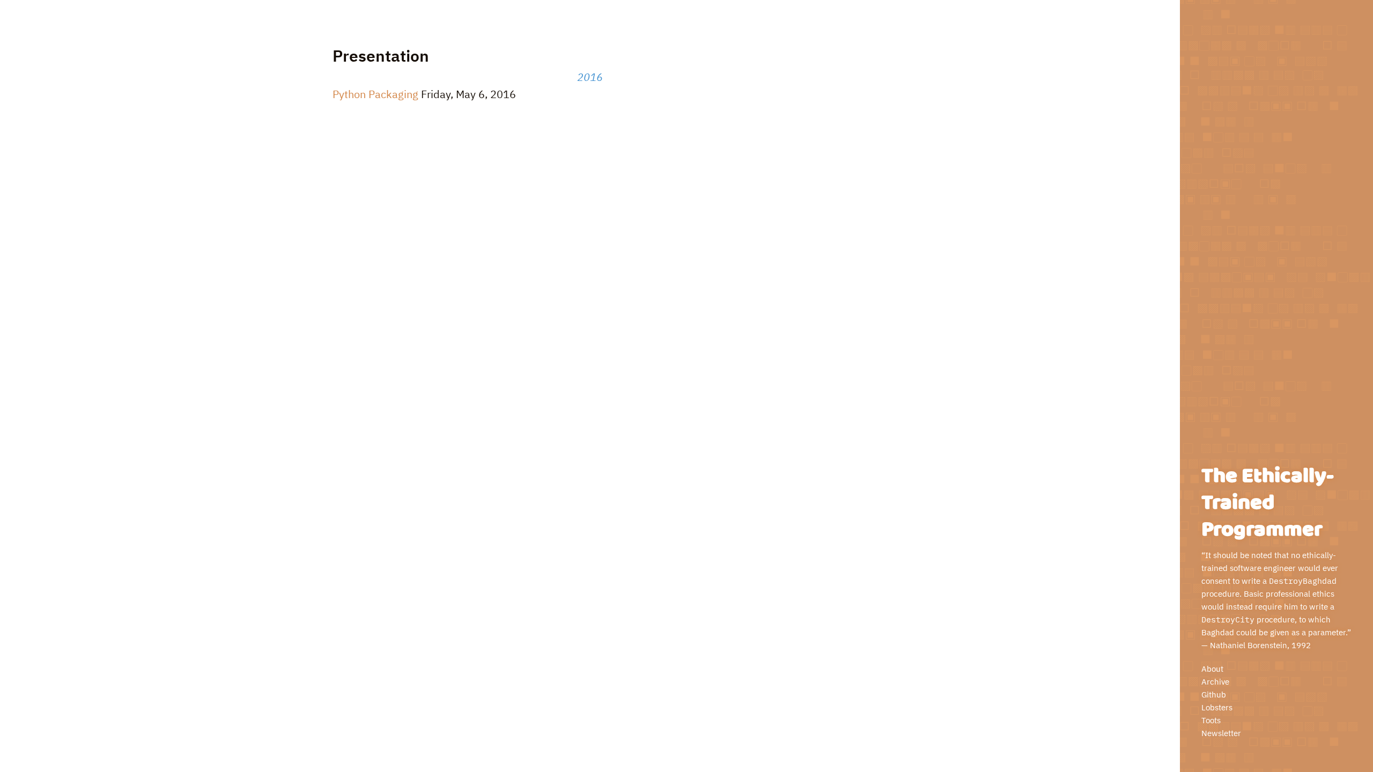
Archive (1215, 682)
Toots (1211, 720)
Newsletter (1221, 733)
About (1212, 669)
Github (1213, 694)
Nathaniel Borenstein (1248, 645)
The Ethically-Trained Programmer (1267, 503)
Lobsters (1216, 707)
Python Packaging (375, 94)
